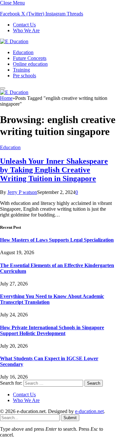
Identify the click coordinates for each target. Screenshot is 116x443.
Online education (30, 64)
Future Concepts (29, 58)
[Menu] (2, 88)
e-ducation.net (89, 411)
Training (21, 69)
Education (23, 52)
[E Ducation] (14, 41)
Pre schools (24, 75)
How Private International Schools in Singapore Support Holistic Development (52, 330)
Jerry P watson (22, 192)
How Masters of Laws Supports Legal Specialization (57, 240)
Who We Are (26, 30)
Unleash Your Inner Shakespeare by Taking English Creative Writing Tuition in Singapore (54, 170)
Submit (70, 417)
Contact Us (24, 24)
